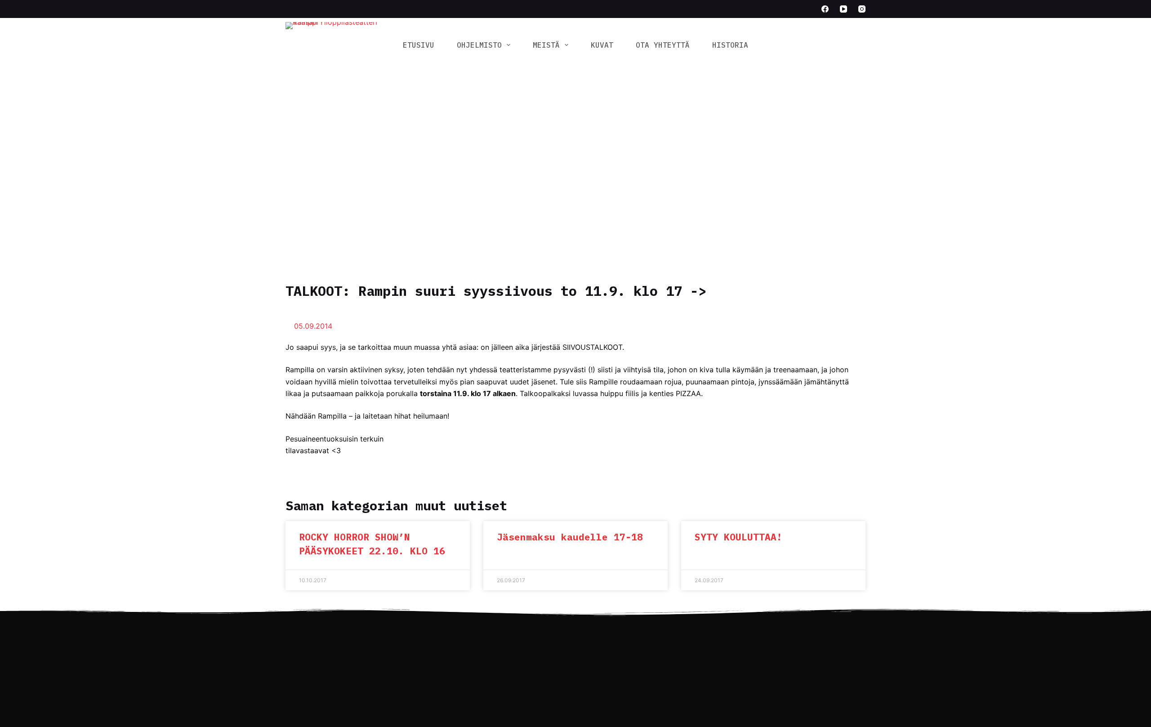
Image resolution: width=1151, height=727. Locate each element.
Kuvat (602, 44)
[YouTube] (843, 9)
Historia (730, 44)
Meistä (546, 44)
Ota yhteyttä (663, 44)
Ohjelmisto (479, 44)
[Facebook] (825, 9)
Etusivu (418, 44)
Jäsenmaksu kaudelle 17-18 (570, 537)
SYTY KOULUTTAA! (738, 537)
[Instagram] (861, 9)
